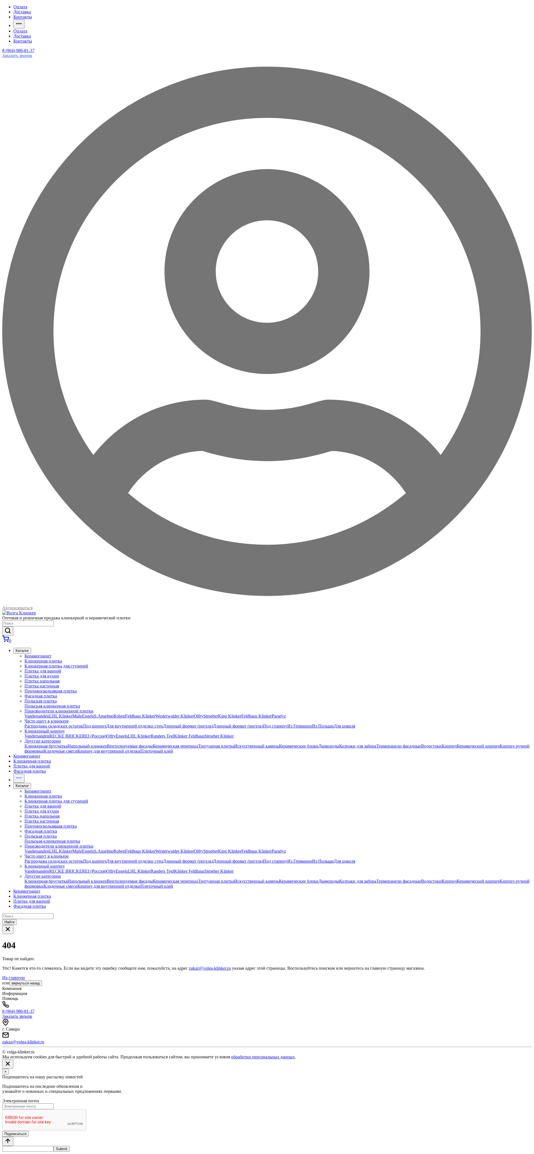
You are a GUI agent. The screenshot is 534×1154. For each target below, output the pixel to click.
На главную (13, 977)
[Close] (7, 1064)
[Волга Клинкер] (19, 612)
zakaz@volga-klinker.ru (210, 968)
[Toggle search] (7, 929)
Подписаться (15, 1134)
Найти (9, 922)
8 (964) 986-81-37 (18, 50)
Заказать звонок (17, 55)
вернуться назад (26, 983)
